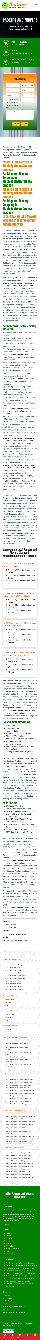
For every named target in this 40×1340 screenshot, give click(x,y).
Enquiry (8, 1251)
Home (19, 24)
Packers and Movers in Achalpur (14, 965)
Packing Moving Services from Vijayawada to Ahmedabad (18, 1065)
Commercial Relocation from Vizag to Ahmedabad (19, 1166)
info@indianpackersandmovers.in (22, 53)
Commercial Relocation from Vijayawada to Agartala (20, 1121)
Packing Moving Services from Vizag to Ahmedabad (19, 1093)
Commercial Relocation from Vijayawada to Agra (19, 1124)
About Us (9, 1236)
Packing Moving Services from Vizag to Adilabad (19, 1082)
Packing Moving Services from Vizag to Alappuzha (19, 1104)
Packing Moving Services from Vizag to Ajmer (18, 1098)
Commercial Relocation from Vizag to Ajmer (17, 1172)
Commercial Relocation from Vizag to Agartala (18, 1158)
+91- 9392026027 (19, 45)
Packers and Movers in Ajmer (13, 984)
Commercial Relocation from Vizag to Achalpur (18, 1153)
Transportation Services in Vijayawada (19, 1276)
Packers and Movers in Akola (13, 986)
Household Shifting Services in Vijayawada (20, 1268)
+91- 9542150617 (19, 42)
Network (9, 1241)
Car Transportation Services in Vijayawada (20, 1278)
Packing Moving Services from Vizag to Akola (18, 1101)
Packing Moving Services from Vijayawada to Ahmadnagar (18, 1060)
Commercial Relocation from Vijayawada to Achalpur (20, 1116)
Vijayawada (8, 1002)
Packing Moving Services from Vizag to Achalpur (19, 1079)
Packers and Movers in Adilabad (14, 967)
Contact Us (9, 1254)
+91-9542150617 (8, 1298)
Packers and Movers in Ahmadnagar (15, 975)
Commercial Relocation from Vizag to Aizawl (17, 1169)
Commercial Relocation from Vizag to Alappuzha (19, 1177)
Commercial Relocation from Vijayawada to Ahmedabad (17, 1132)
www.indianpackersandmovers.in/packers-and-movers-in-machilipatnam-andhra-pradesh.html (19, 381)
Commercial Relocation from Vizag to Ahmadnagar (19, 1163)
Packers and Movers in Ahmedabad (15, 978)
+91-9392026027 (8, 1300)
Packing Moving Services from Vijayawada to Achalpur (18, 1044)
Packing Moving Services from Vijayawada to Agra (19, 1057)
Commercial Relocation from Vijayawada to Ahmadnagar (17, 1128)
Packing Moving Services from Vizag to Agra (17, 1088)
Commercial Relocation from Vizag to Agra (17, 1161)
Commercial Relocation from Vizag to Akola (17, 1174)
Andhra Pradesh (9, 999)
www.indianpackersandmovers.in (24, 249)
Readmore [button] (8, 1225)
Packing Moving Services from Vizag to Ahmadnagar (20, 1090)
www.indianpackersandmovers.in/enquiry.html (20, 907)
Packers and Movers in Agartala (14, 970)
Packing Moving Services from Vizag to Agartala (18, 1085)
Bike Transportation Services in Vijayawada (20, 1273)
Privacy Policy (10, 1246)
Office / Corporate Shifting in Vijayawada (19, 1271)
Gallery (8, 1243)
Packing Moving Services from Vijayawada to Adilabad (18, 1048)
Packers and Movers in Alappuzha (14, 989)
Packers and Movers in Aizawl (13, 981)
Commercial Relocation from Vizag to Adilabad (18, 1155)
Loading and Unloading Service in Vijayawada (21, 1265)
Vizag (6, 1005)
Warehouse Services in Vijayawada (18, 1281)
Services (9, 1238)
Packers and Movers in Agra (13, 973)
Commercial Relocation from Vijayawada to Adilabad (20, 1119)
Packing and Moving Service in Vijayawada (20, 1263)
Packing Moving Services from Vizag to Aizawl (18, 1096)
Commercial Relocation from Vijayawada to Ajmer (19, 1139)
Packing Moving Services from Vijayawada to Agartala (18, 1053)
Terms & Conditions (12, 1248)
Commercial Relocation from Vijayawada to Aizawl (19, 1136)
